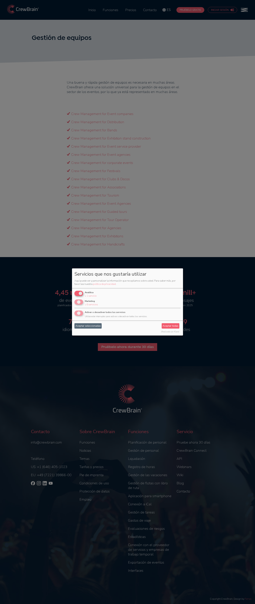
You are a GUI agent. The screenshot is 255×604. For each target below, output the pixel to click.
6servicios (91, 304)
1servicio (91, 295)
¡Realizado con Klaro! (170, 332)
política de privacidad (104, 284)
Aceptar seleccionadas (88, 325)
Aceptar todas (170, 325)
